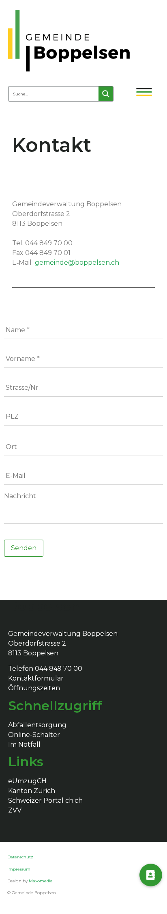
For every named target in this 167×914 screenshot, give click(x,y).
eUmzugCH (27, 781)
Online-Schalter (34, 735)
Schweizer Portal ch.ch (45, 800)
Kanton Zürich (31, 791)
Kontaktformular (36, 678)
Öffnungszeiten (34, 688)
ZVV (14, 810)
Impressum (18, 869)
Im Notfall (24, 744)
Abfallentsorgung (37, 725)
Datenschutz (20, 857)
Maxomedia (41, 881)
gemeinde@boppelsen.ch (77, 262)
